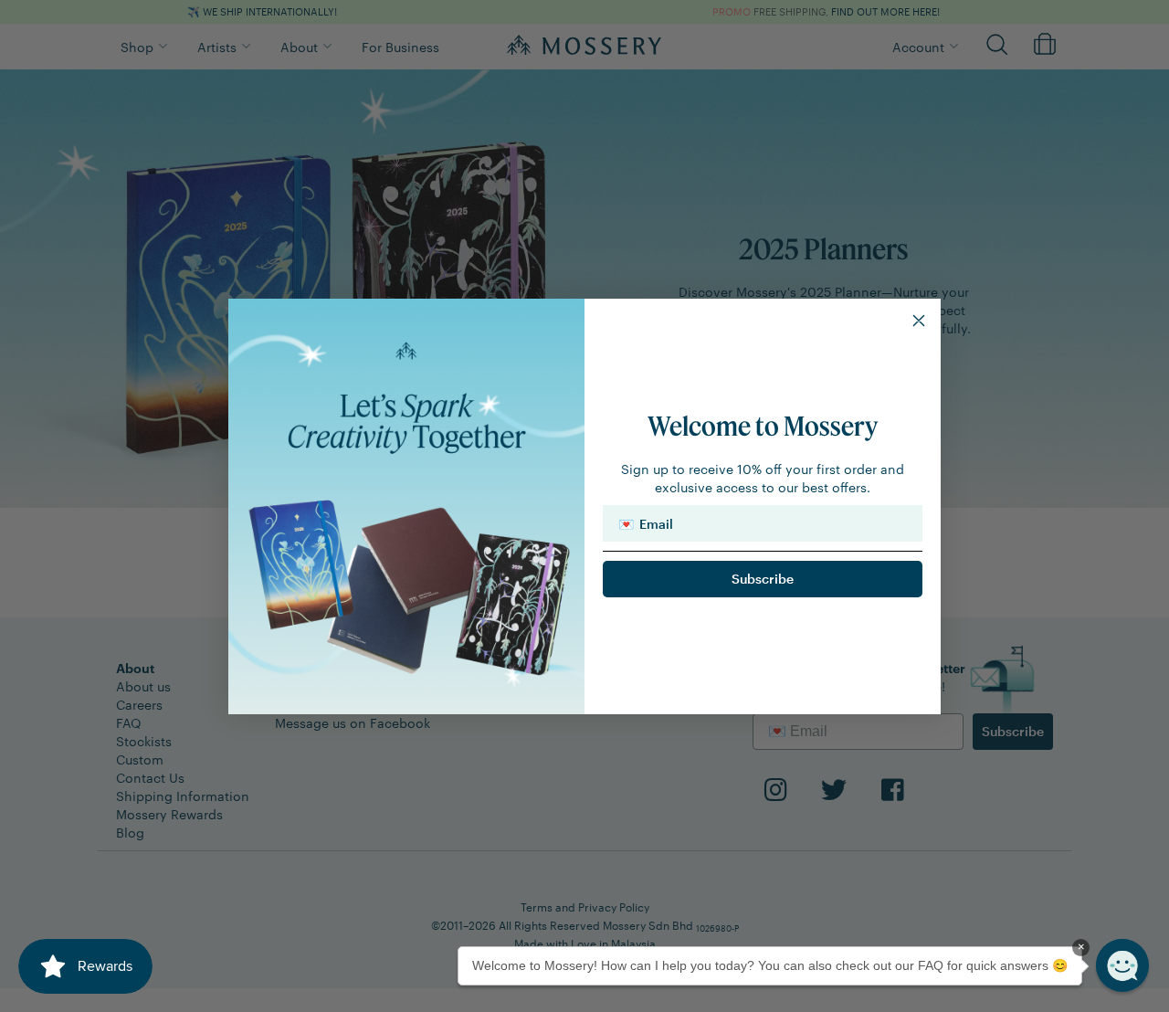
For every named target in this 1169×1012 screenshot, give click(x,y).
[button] (1122, 965)
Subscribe (763, 578)
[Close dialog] (919, 320)
